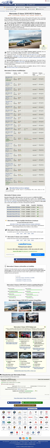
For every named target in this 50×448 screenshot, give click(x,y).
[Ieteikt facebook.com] (20, 438)
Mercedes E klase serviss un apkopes (19, 188)
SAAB (30, 429)
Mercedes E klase (13, 11)
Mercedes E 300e (9, 128)
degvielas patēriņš (31, 7)
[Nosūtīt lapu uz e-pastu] (30, 438)
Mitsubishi (36, 424)
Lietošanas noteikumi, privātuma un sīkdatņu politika (25, 444)
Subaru (11, 434)
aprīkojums (37, 15)
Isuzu (30, 419)
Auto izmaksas (10, 9)
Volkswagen (33, 434)
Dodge (46, 414)
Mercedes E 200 (9, 77)
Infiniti (25, 419)
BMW (14, 414)
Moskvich (41, 424)
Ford (9, 419)
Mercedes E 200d (18, 55)
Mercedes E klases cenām (12, 67)
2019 (29, 233)
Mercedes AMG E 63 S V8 (32, 54)
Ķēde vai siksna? (21, 7)
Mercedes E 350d (9, 131)
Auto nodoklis (32, 9)
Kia (46, 419)
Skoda (41, 429)
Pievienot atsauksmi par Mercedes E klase (26, 259)
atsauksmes (23, 15)
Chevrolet (19, 414)
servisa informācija (15, 15)
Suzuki (17, 434)
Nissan (46, 424)
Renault (19, 429)
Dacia (41, 414)
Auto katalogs (2, 11)
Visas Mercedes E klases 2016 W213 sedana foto (18, 49)
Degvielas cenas (41, 9)
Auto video (39, 442)
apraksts (9, 15)
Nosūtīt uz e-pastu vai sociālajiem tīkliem (26, 261)
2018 (25, 233)
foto (41, 15)
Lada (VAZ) (3, 424)
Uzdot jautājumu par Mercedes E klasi (33, 402)
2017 (21, 233)
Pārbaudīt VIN (38, 254)
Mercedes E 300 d (9, 120)
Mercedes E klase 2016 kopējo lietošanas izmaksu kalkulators (25, 224)
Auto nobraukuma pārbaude (21, 9)
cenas (27, 15)
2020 (32, 233)
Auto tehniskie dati (14, 441)
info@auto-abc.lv (30, 446)
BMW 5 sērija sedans (20, 61)
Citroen (30, 414)
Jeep (41, 419)
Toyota (28, 434)
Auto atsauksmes (21, 4)
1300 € (19, 389)
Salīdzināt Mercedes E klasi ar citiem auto (43, 48)
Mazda (19, 424)
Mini (30, 424)
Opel (3, 429)
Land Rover (9, 424)
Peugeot (9, 429)
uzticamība (32, 15)
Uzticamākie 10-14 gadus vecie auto (23, 279)
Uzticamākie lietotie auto (10, 7)
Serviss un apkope (42, 7)
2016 (18, 233)
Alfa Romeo (3, 414)
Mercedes (7, 11)
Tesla (22, 434)
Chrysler (25, 414)
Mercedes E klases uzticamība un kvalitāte (25, 277)
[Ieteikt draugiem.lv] (23, 438)
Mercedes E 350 (9, 106)
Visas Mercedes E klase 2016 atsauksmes (25, 398)
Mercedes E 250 (9, 92)
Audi (9, 414)
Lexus (14, 424)
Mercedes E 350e (9, 124)
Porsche (14, 429)
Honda (14, 419)
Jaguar (36, 419)
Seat (36, 429)
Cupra (36, 414)
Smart (46, 429)
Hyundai (19, 419)
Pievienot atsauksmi (14, 402)
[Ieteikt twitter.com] (26, 438)
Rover (25, 429)
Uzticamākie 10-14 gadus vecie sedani (24, 280)
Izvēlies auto (32, 4)
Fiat (3, 419)
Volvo (38, 434)
